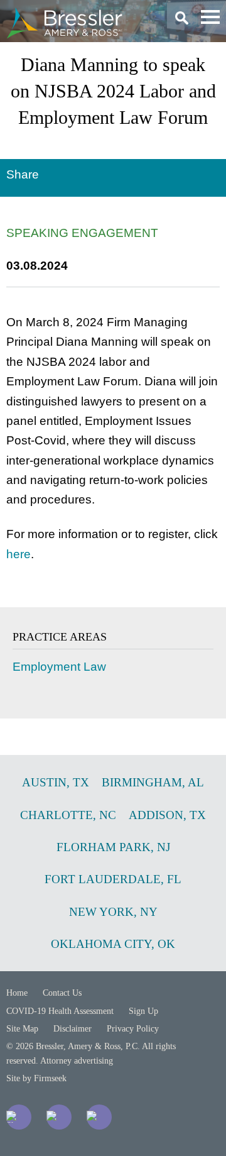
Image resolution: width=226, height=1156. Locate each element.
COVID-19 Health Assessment (60, 1011)
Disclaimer (72, 1028)
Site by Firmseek (36, 1078)
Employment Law (59, 666)
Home (17, 993)
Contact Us (62, 993)
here (18, 554)
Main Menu (210, 17)
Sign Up (143, 1011)
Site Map (22, 1028)
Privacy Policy (133, 1028)
